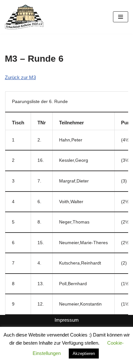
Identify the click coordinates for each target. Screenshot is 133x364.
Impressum (67, 320)
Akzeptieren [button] (84, 353)
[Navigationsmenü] (120, 16)
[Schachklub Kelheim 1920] (24, 17)
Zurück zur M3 (20, 77)
